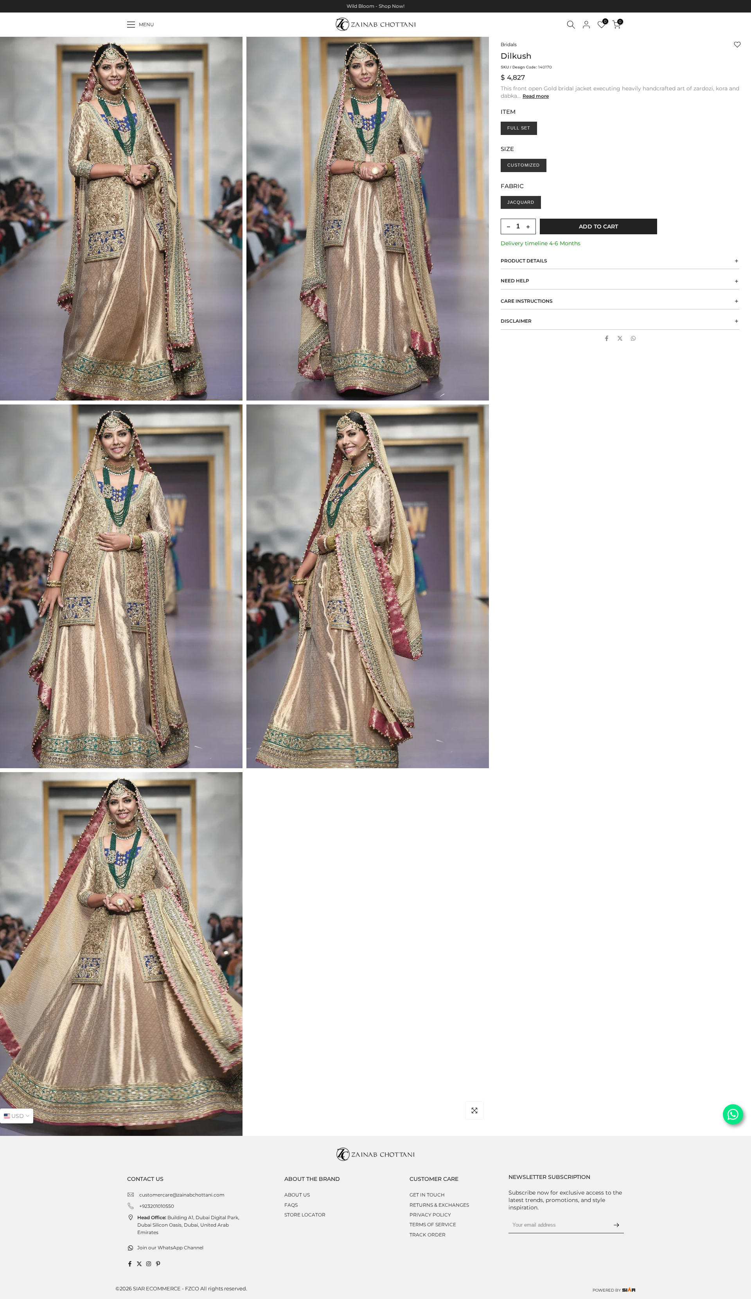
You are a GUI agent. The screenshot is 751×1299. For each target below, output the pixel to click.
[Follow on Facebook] (130, 1263)
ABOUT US (297, 1195)
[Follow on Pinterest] (158, 1263)
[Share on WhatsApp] (633, 338)
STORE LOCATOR (304, 1215)
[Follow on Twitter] (139, 1263)
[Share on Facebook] (606, 338)
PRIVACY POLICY (430, 1215)
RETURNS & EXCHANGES (439, 1205)
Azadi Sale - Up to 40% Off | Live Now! (375, 6)
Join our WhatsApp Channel (170, 1247)
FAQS (291, 1205)
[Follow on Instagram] (148, 1263)
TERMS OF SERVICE (433, 1224)
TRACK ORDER (428, 1235)
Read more (536, 96)
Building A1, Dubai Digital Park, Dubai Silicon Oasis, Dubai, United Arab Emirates (188, 1225)
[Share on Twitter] (620, 338)
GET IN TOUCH (427, 1195)
